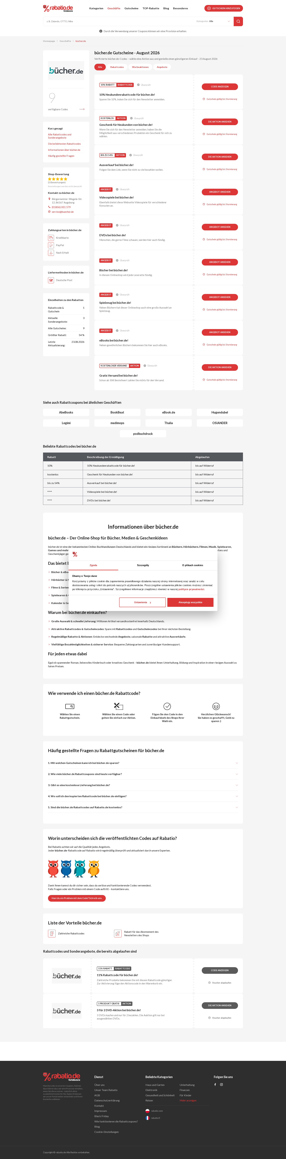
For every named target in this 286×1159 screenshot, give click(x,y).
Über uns (99, 1084)
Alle (100, 67)
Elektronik (151, 1089)
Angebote (162, 67)
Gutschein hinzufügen (226, 8)
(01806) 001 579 (61, 207)
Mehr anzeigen (188, 1100)
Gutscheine (131, 8)
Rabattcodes (117, 67)
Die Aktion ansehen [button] (219, 121)
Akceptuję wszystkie (190, 602)
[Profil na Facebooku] (215, 1085)
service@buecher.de (63, 211)
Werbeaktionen (140, 67)
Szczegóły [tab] (143, 565)
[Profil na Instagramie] (221, 1085)
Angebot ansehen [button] (219, 192)
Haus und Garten (155, 1084)
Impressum (100, 1110)
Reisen (149, 1100)
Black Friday (101, 1116)
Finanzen (185, 1089)
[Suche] (238, 21)
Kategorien (96, 8)
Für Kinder (185, 1095)
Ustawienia (140, 602)
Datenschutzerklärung (107, 1100)
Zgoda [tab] (93, 565)
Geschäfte (113, 8)
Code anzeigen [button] (220, 86)
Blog (166, 8)
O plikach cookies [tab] (192, 565)
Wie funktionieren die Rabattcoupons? (116, 1121)
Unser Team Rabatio (106, 1089)
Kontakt (99, 1105)
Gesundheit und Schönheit (160, 1095)
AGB (97, 1095)
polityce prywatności (191, 589)
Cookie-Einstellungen (106, 1131)
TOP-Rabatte (151, 8)
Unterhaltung (187, 1084)
